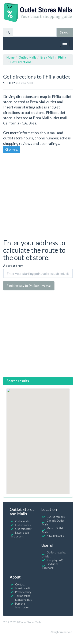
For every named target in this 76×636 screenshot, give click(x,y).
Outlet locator (23, 528)
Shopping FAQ (55, 560)
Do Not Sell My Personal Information (23, 603)
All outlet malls (55, 536)
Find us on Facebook (50, 565)
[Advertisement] (38, 195)
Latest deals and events (20, 534)
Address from (13, 265)
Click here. (11, 149)
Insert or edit (22, 588)
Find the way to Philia (29, 285)
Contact (19, 584)
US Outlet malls (56, 516)
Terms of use (22, 595)
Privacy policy (23, 592)
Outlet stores (23, 525)
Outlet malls (22, 521)
